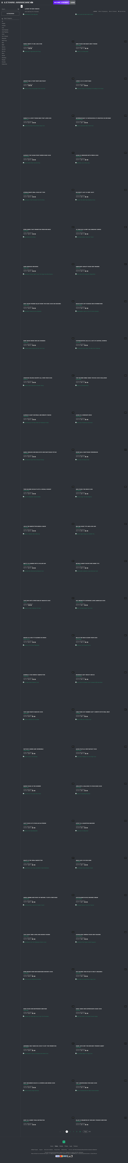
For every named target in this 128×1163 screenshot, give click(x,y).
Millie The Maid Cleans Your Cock (86, 637)
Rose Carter (25, 1010)
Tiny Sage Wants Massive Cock (33, 712)
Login (73, 2)
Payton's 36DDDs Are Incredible (33, 749)
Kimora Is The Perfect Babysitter (34, 674)
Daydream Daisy (79, 119)
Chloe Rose (25, 1084)
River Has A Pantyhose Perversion (87, 452)
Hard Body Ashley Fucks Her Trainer (87, 266)
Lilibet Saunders (79, 230)
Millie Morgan (78, 639)
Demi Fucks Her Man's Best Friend (86, 44)
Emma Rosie (78, 379)
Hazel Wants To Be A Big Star (32, 44)
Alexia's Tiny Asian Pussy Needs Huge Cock (37, 155)
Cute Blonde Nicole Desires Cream (87, 897)
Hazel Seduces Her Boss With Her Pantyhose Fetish (40, 452)
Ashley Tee (25, 82)
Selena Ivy (25, 379)
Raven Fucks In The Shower (32, 786)
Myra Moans (25, 230)
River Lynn (78, 453)
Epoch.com (37, 1153)
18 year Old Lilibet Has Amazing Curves (88, 229)
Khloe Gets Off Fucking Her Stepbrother (89, 303)
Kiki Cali (25, 602)
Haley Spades (26, 861)
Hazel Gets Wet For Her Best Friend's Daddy (90, 1046)
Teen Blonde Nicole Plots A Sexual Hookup (37, 489)
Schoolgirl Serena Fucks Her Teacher (88, 934)
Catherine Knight (79, 602)
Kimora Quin (26, 676)
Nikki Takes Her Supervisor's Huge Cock (89, 1008)
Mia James (78, 527)
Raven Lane (25, 787)
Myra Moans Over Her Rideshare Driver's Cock (38, 971)
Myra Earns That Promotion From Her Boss (37, 229)
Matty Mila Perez (26, 564)
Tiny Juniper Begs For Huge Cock (86, 1083)
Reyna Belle (78, 564)
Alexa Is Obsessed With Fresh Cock (87, 155)
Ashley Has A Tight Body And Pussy (34, 81)
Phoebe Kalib (26, 305)
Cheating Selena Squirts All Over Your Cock (37, 378)
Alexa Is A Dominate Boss (84, 415)
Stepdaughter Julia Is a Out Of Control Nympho (91, 340)
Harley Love (25, 119)
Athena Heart (26, 193)
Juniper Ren (78, 1084)
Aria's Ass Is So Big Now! (83, 860)
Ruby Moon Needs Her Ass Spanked (34, 340)
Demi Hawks (78, 45)
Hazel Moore (26, 45)
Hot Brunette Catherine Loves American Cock (90, 600)
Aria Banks (78, 861)
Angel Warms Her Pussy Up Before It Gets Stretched (40, 897)
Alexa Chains (78, 156)
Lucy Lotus (78, 193)
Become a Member (61, 2)
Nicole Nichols (26, 490)
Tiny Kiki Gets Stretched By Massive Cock (36, 600)
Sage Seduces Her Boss (30, 266)
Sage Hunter (26, 267)
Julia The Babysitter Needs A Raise (34, 526)
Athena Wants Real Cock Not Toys (34, 192)
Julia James (78, 342)
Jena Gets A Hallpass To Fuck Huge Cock (89, 786)
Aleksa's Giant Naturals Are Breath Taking (37, 415)
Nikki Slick (78, 1010)
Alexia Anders (26, 156)
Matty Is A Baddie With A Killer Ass (34, 563)
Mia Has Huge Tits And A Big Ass (86, 526)
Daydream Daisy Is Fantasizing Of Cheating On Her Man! (93, 118)
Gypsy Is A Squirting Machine (85, 823)
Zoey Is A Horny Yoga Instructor (34, 1120)
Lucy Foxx (25, 824)
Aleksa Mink (25, 416)
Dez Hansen (26, 1047)
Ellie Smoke (78, 1121)
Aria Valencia (78, 490)
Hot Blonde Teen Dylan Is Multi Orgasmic (89, 971)
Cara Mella (78, 713)
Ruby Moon (25, 342)
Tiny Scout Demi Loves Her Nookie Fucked (36, 934)
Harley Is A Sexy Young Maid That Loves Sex (37, 118)
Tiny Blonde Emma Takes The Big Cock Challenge (91, 378)
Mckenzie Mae (79, 676)
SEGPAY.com (74, 1153)
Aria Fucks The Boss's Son (84, 489)
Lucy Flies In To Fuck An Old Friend (34, 823)
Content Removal (94, 1153)
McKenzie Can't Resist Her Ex (85, 674)
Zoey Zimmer (26, 1121)
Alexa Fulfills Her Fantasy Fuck (86, 749)
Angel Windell (26, 898)
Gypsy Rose (78, 824)
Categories (10, 13)
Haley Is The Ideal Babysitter (33, 860)
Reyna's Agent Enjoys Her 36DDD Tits (87, 563)
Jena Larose (78, 787)
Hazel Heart (78, 1047)
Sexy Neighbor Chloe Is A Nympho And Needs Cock (39, 1083)
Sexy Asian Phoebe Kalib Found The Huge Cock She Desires (42, 303)
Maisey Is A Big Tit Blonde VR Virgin (34, 637)
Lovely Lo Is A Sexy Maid (83, 81)
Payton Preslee (26, 750)
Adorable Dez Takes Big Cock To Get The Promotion (39, 1046)
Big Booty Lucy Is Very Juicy (85, 192)
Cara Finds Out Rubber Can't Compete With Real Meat (93, 712)
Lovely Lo (78, 82)
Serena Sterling (79, 936)
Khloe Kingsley (79, 305)
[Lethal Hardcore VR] (18, 2)
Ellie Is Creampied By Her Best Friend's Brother (91, 1120)
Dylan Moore (78, 973)
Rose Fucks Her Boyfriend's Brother (35, 1008)
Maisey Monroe (26, 639)
